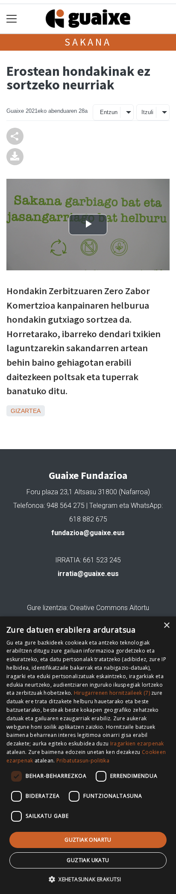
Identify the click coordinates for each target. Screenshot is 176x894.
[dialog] (88, 755)
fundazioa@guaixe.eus (88, 533)
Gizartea (26, 410)
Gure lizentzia (47, 608)
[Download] (14, 156)
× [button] (166, 625)
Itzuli (147, 112)
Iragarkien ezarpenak (137, 743)
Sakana (88, 42)
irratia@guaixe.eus (88, 574)
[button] (88, 879)
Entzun (108, 112)
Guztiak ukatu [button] (88, 860)
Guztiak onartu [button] (88, 839)
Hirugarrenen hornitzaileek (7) (112, 692)
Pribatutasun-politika (82, 760)
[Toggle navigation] (12, 18)
